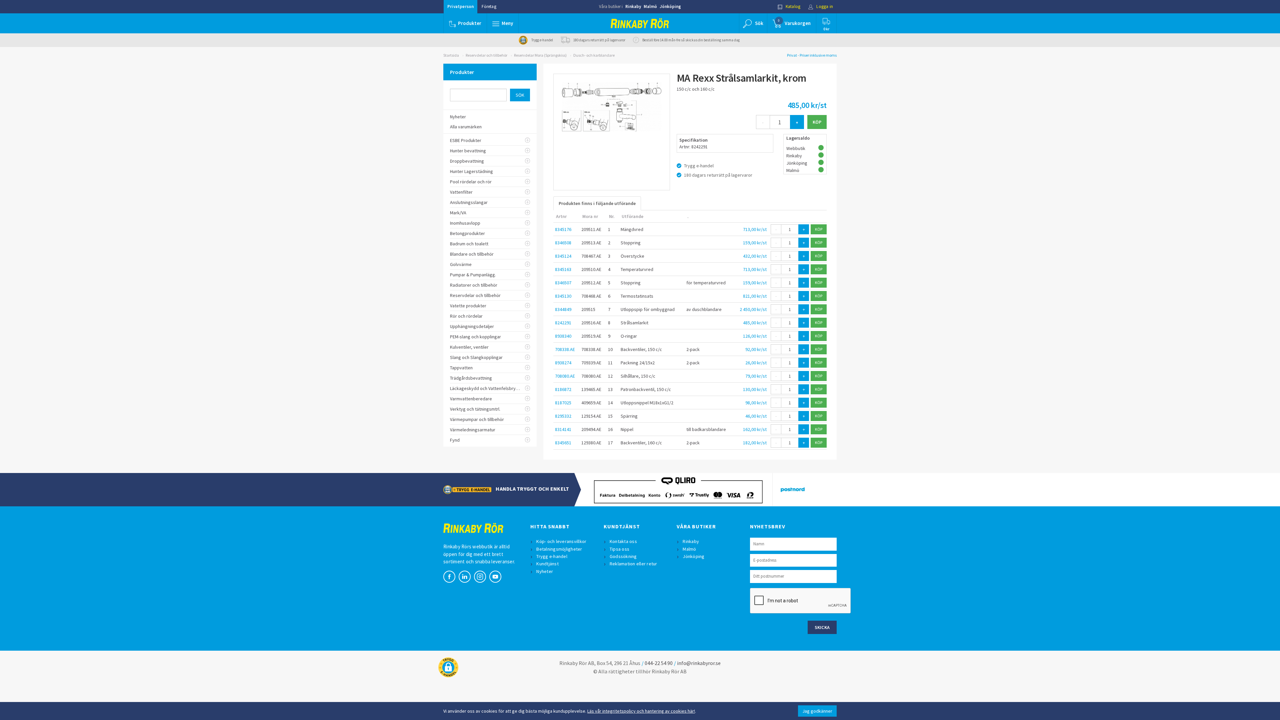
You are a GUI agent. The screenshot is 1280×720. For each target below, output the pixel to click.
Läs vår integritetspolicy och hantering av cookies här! (641, 711)
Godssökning (623, 556)
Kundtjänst (547, 564)
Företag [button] (489, 6)
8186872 (563, 389)
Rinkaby (633, 6)
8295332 (563, 416)
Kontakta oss (623, 541)
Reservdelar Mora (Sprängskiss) (540, 55)
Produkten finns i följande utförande (597, 203)
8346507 (563, 283)
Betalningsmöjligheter (559, 549)
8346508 (563, 243)
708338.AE (565, 349)
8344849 (563, 309)
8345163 (563, 269)
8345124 (563, 256)
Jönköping (670, 6)
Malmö (650, 6)
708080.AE (565, 376)
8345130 (563, 296)
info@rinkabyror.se (699, 663)
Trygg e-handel (551, 556)
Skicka (822, 627)
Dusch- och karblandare (594, 55)
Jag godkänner (817, 711)
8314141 (563, 429)
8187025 (563, 403)
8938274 (563, 363)
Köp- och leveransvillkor (561, 541)
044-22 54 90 (659, 663)
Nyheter (544, 571)
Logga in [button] (824, 6)
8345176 (563, 229)
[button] (502, 23)
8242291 (563, 323)
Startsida (451, 55)
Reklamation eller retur (633, 564)
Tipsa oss (619, 549)
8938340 (563, 336)
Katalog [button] (793, 6)
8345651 (563, 443)
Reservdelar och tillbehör (486, 55)
